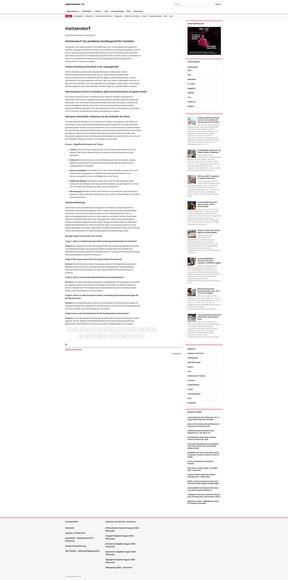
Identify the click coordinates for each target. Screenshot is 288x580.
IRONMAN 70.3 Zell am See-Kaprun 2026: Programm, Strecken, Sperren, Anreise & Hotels (203, 455)
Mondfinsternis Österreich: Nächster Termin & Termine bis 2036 (202, 438)
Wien (129, 11)
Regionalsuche (72, 11)
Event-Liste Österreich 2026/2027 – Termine (201, 462)
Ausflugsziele (78, 16)
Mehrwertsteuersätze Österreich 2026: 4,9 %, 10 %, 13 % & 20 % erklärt (209, 291)
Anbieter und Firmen (132, 16)
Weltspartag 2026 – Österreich (119, 567)
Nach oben (177, 353)
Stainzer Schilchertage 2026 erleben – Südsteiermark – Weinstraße (202, 475)
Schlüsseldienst (193, 385)
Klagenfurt (192, 88)
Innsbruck (191, 102)
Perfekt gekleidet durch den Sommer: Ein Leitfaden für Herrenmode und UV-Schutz (208, 120)
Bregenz (191, 106)
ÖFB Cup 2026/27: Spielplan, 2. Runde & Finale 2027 (208, 177)
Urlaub (97, 11)
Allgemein (118, 16)
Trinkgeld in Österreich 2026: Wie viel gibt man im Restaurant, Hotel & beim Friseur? (204, 495)
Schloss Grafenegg (73, 349)
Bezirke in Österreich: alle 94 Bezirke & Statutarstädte (209, 231)
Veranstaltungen (117, 11)
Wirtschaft (86, 11)
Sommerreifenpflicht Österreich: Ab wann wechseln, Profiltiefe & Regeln (209, 260)
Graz (106, 11)
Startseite (69, 528)
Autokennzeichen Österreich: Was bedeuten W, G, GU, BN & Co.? (201, 432)
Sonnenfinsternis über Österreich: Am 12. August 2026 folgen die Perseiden (204, 418)
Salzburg (191, 93)
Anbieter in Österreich (75, 533)
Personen (191, 380)
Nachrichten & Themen (104, 16)
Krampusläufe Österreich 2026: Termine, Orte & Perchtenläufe (207, 204)
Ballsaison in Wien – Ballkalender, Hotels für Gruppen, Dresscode (203, 502)
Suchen (218, 4)
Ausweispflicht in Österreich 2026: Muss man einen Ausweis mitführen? (203, 489)
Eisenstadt (192, 79)
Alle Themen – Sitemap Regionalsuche (82, 551)
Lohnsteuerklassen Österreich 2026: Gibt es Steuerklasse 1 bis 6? (209, 317)
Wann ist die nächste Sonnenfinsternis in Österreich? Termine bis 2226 (203, 425)
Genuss (190, 367)
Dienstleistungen (155, 16)
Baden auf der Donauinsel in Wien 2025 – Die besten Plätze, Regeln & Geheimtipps (203, 482)
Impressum (138, 11)
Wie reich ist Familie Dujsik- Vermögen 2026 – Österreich (203, 469)
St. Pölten (191, 84)
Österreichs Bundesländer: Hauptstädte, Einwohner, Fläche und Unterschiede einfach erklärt (203, 446)
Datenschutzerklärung (75, 546)
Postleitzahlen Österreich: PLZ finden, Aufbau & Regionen (209, 151)
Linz (189, 97)
